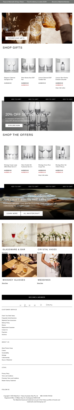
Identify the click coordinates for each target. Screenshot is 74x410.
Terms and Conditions (7, 376)
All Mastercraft (32, 213)
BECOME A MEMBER (37, 297)
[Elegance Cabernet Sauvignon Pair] (11, 65)
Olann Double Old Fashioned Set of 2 (26, 165)
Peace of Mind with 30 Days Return (13, 2)
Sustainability (5, 353)
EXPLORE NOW (14, 125)
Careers (4, 350)
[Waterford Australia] (4, 393)
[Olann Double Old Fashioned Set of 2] (28, 153)
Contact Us (5, 330)
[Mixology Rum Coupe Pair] (45, 153)
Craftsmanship (5, 357)
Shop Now (5, 252)
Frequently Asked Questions (9, 318)
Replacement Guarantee (8, 327)
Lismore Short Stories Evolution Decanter (62, 78)
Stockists (4, 334)
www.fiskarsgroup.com (40, 401)
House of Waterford (7, 360)
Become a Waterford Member (60, 2)
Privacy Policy (5, 373)
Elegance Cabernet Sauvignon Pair (9, 78)
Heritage (4, 355)
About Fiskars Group (7, 348)
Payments (4, 332)
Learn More (12, 213)
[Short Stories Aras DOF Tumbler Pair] (28, 65)
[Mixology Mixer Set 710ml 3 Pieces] (63, 153)
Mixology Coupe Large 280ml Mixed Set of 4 (10, 165)
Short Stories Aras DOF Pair (28, 78)
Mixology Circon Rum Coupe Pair (44, 165)
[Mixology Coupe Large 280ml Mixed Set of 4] (11, 153)
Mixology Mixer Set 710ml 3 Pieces (61, 165)
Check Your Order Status (8, 315)
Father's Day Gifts (16, 38)
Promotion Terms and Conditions (10, 378)
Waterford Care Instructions (9, 320)
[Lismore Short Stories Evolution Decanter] (63, 65)
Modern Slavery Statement (9, 380)
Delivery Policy (6, 322)
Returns (4, 325)
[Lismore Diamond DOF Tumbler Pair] (45, 65)
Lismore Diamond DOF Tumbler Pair (45, 78)
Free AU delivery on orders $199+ (37, 2)
